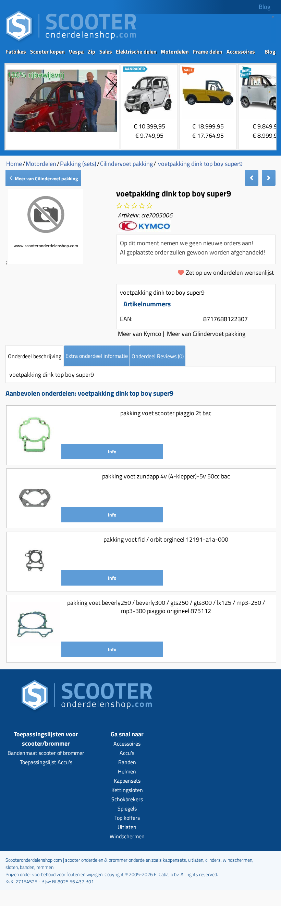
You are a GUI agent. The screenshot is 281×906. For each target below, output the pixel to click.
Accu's (127, 753)
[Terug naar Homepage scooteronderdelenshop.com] (70, 41)
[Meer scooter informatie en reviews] (134, 206)
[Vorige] (251, 178)
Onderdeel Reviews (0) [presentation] (158, 356)
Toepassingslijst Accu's (46, 762)
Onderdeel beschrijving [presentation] (34, 356)
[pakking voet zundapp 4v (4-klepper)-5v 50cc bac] (35, 519)
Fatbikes (15, 51)
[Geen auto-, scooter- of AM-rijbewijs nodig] (62, 132)
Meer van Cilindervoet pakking (46, 178)
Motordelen (175, 51)
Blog (264, 6)
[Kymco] (144, 229)
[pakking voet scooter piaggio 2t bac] (35, 456)
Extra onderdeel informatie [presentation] (96, 356)
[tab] (34, 356)
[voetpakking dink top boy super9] (45, 262)
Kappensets (127, 781)
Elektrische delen (136, 51)
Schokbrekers (127, 799)
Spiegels (127, 808)
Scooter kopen (47, 51)
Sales (105, 51)
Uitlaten (127, 827)
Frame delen (207, 51)
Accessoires (241, 51)
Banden (127, 762)
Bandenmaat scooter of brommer (46, 753)
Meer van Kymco (139, 333)
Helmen (127, 771)
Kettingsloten (127, 790)
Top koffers (127, 818)
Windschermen (127, 836)
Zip (91, 51)
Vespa (76, 51)
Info (112, 451)
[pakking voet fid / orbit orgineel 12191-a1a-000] (35, 583)
